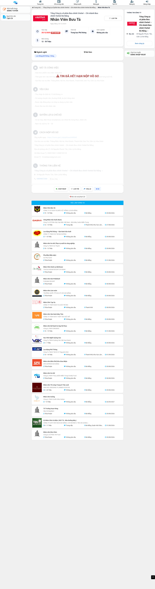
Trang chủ (37, 7)
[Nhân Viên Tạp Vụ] (37, 302)
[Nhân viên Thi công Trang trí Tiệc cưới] (37, 387)
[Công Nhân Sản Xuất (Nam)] (37, 221)
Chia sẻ (88, 189)
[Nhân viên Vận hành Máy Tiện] (37, 315)
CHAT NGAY (62, 189)
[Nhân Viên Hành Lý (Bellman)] (37, 268)
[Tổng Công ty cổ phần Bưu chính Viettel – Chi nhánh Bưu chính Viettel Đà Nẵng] (40, 18)
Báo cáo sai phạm (78, 197)
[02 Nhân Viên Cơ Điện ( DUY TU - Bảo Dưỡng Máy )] (37, 423)
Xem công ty (139, 43)
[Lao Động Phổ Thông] (37, 349)
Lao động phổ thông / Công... (45, 56)
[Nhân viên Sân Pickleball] (37, 280)
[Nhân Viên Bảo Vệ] (37, 209)
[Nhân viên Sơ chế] (37, 375)
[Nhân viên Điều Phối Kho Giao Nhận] (37, 362)
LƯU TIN (114, 18)
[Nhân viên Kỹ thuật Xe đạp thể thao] (37, 327)
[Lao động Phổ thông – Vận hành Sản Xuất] (37, 233)
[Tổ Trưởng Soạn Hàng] (37, 409)
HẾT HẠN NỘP (56, 33)
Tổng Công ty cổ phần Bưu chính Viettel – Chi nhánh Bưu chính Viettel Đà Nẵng (69, 7)
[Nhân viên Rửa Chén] (37, 433)
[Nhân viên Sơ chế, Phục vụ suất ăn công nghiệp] (37, 244)
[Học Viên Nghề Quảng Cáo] (37, 340)
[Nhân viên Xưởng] (37, 398)
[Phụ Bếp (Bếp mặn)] (37, 256)
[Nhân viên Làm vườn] (37, 293)
